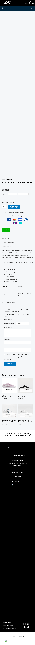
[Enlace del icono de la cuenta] (33, 3)
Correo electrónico (10, 347)
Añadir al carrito (14, 207)
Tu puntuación (9, 323)
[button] (3, 8)
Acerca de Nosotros (17, 481)
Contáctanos (17, 479)
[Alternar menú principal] (31, 8)
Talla (3, 194)
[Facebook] (24, 624)
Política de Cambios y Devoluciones (17, 463)
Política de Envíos (17, 468)
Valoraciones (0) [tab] (6, 246)
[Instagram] (28, 624)
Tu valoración (9, 327)
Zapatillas (10, 179)
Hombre (4, 179)
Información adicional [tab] (8, 242)
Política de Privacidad (17, 465)
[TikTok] (28, 626)
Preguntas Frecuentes (17, 470)
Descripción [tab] (5, 238)
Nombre (7, 339)
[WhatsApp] (25, 626)
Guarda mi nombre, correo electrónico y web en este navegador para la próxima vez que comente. (17, 357)
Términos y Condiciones (17, 472)
